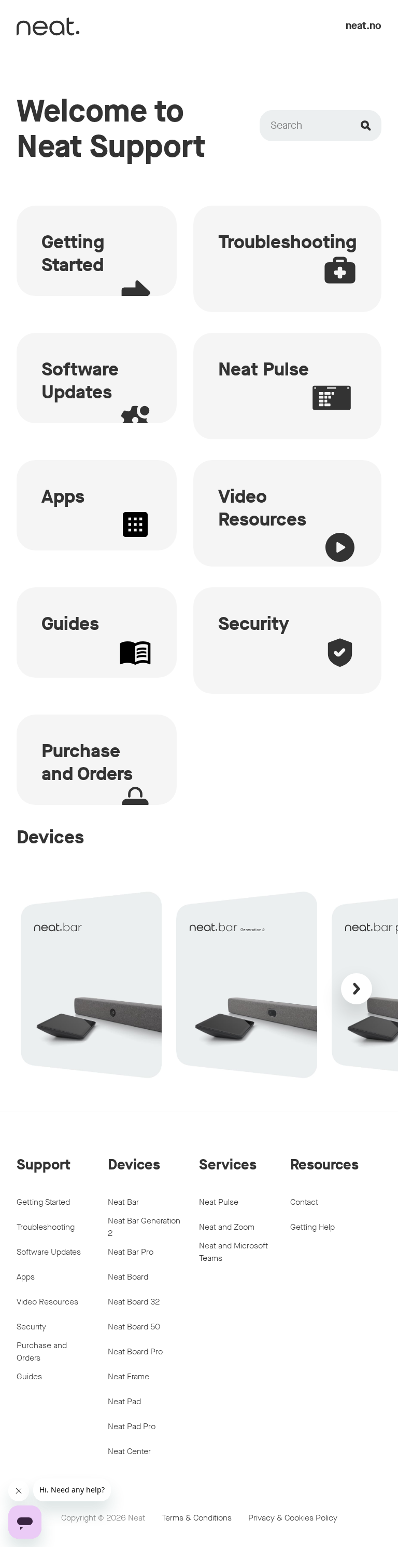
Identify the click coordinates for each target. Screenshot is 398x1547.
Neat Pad (124, 1401)
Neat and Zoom (226, 1226)
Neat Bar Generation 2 (144, 1227)
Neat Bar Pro (130, 1251)
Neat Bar (123, 1201)
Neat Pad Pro (131, 1426)
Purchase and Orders (42, 1351)
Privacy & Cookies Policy (292, 1517)
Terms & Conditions (197, 1517)
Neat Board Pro (135, 1351)
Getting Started (43, 1201)
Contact (304, 1201)
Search (286, 125)
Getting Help (312, 1226)
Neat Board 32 (134, 1301)
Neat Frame (128, 1376)
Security (31, 1326)
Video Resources (47, 1301)
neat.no (363, 26)
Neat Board (128, 1276)
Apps (26, 1276)
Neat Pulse (218, 1201)
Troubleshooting (46, 1226)
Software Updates (49, 1251)
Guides (29, 1376)
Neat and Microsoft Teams (233, 1251)
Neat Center (129, 1451)
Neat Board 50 (134, 1326)
